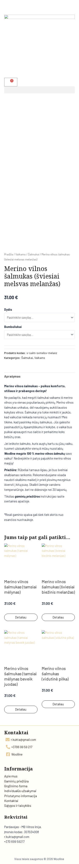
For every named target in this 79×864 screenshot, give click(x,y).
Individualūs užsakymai (20, 791)
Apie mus (10, 776)
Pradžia (8, 254)
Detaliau (20, 617)
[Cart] (10, 82)
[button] (39, 89)
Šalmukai (33, 254)
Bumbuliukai (13, 327)
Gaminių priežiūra (16, 781)
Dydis (8, 309)
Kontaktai (11, 801)
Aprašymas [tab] (12, 376)
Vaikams (20, 254)
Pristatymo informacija (20, 796)
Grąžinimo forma (15, 786)
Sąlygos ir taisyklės (17, 805)
